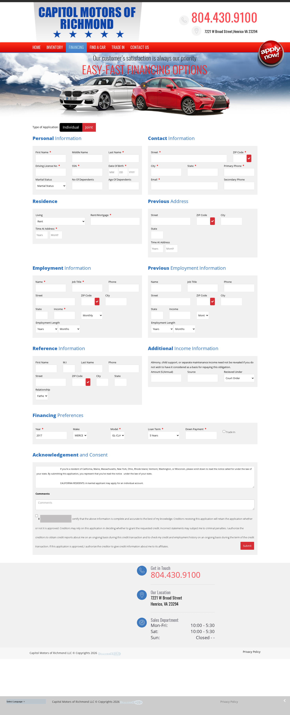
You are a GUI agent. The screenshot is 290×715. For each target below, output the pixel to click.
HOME (37, 47)
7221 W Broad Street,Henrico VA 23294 (231, 31)
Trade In (230, 432)
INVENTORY (55, 47)
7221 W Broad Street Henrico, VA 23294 (166, 601)
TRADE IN (117, 47)
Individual (71, 127)
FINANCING (76, 47)
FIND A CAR (98, 47)
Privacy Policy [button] (251, 652)
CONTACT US (139, 47)
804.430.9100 (224, 17)
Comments (43, 493)
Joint (89, 127)
